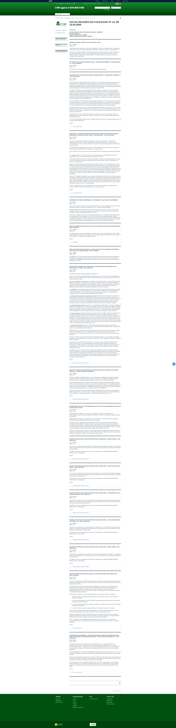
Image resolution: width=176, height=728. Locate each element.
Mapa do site (100, 3)
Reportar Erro (109, 700)
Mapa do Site (109, 702)
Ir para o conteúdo (58, 3)
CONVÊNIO (75, 242)
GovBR (50, 1)
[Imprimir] (120, 18)
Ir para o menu (65, 3)
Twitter (74, 700)
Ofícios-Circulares (59, 702)
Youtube (74, 702)
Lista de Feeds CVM (94, 699)
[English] (120, 3)
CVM (62, 18)
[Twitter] (118, 3)
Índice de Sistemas (110, 704)
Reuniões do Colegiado (69, 18)
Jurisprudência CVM (60, 32)
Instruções (58, 699)
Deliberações (58, 700)
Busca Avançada (106, 9)
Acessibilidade (86, 3)
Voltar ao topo (117, 690)
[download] (71, 126)
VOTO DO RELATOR (77, 126)
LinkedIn (74, 704)
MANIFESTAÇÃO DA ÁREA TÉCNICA (81, 362)
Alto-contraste (93, 3)
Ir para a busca (72, 3)
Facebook (75, 699)
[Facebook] (116, 3)
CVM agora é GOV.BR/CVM (69, 7)
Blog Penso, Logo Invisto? (78, 707)
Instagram (75, 705)
